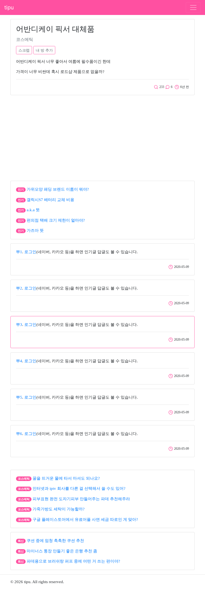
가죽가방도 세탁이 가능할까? (59, 509)
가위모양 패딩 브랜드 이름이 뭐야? (58, 189)
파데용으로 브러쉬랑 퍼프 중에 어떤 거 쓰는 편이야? (73, 561)
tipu (9, 7)
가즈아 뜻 (35, 230)
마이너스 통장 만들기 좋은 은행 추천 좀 (62, 551)
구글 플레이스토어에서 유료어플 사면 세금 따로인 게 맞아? (85, 519)
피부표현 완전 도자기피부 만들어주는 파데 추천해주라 (81, 499)
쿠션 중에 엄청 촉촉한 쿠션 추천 (55, 540)
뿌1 (19, 252)
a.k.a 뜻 (33, 210)
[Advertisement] (102, 136)
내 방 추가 (44, 50)
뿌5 (19, 397)
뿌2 (19, 288)
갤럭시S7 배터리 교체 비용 (50, 200)
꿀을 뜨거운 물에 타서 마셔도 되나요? (66, 478)
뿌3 (19, 324)
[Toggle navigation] (193, 7)
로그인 (30, 252)
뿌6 (19, 434)
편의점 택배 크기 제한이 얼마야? (56, 220)
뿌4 (19, 361)
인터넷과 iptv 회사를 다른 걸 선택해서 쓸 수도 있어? (79, 488)
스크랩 (24, 50)
